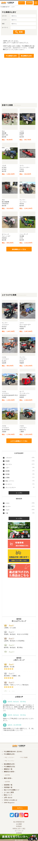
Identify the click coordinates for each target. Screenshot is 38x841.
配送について (8, 795)
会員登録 (29, 2)
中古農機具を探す (11, 56)
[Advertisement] (19, 84)
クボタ (19, 503)
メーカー (4, 19)
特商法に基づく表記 (19, 828)
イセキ (19, 510)
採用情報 (19, 833)
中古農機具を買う (9, 754)
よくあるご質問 (9, 792)
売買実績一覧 (8, 787)
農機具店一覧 (8, 769)
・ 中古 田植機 (23, 757)
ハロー (19, 467)
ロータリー (19, 484)
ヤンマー (19, 506)
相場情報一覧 (8, 785)
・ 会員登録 (6, 775)
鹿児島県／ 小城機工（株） (12, 675)
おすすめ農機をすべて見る (19, 441)
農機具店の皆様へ (9, 771)
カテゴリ (4, 16)
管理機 (19, 474)
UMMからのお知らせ (10, 800)
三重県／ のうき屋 (10, 628)
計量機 (19, 477)
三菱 (19, 513)
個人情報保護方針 (19, 822)
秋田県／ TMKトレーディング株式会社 (16, 685)
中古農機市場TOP (5, 6)
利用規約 (19, 826)
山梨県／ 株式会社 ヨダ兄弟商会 (15, 641)
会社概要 (19, 824)
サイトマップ (19, 831)
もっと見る (19, 493)
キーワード (5, 27)
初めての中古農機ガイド (11, 790)
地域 (3, 23)
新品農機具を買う (9, 764)
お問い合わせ (8, 797)
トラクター (19, 457)
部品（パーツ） (19, 481)
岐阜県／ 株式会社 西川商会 (13, 647)
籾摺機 (19, 471)
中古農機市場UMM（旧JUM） (13, 751)
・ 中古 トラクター (8, 757)
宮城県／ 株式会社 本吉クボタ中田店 (16, 634)
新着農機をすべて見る (19, 249)
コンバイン (19, 464)
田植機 (19, 461)
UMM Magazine (9, 802)
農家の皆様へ (8, 778)
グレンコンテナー (19, 487)
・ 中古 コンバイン (8, 760)
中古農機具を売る (9, 766)
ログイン (21, 2)
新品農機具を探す (26, 56)
